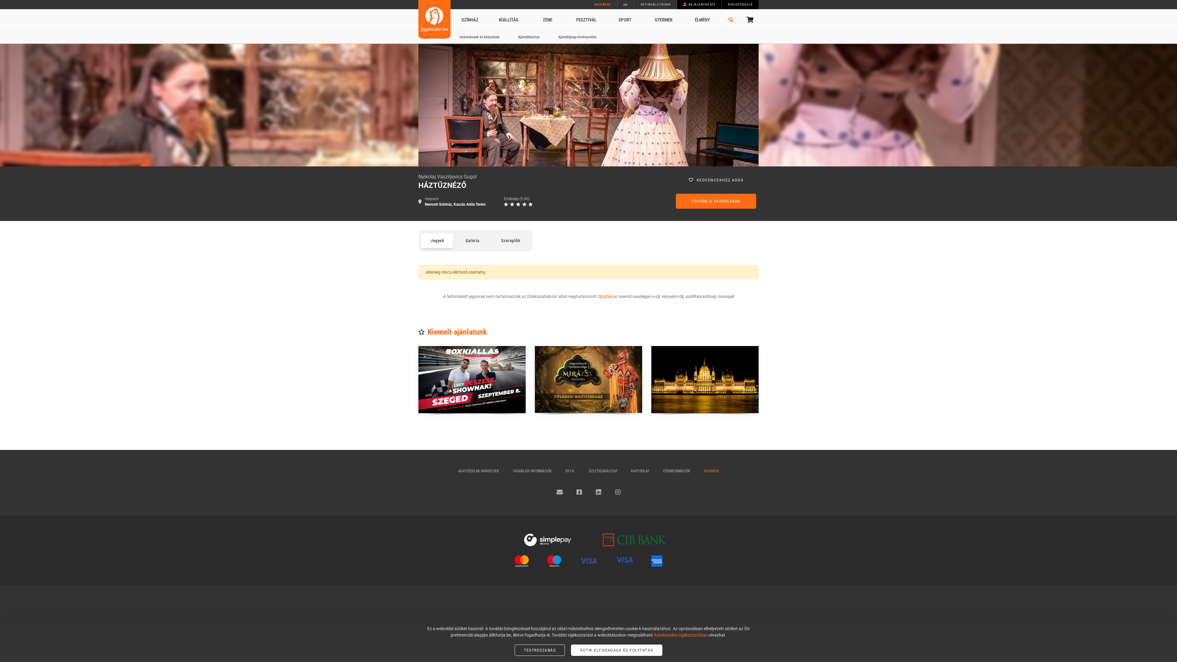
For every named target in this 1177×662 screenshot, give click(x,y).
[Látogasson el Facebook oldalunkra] (579, 492)
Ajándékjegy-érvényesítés (577, 37)
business (603, 4)
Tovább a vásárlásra (716, 201)
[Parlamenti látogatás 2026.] (705, 379)
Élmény (702, 20)
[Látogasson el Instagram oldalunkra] (618, 492)
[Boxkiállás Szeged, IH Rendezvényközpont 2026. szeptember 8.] (472, 379)
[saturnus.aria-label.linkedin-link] (598, 492)
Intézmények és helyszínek (480, 37)
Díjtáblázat (607, 296)
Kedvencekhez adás (720, 180)
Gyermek (663, 20)
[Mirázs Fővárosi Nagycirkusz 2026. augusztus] (588, 379)
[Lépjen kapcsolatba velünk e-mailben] (560, 492)
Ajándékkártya (529, 37)
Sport (625, 20)
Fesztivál (586, 20)
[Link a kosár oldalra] (749, 20)
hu (625, 4)
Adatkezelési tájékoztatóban (681, 635)
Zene (547, 20)
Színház (470, 20)
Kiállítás (508, 20)
